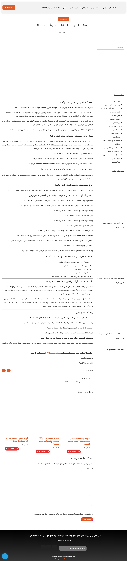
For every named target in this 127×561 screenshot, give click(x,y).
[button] (110, 353)
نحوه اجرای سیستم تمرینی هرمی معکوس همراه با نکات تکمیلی (79, 441)
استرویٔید (117, 101)
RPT (33, 107)
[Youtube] (48, 547)
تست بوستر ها (115, 112)
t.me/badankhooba (75, 548)
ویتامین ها (116, 162)
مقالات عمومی (115, 133)
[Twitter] (43, 547)
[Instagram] (54, 547)
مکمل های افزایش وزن (112, 147)
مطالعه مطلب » (74, 451)
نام (91, 496)
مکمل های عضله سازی (111, 155)
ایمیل (90, 505)
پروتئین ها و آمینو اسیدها (110, 108)
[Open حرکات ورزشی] (101, 8)
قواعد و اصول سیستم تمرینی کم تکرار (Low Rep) (17, 440)
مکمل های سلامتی (113, 151)
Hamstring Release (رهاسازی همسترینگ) (110, 278)
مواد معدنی (116, 158)
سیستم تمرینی (63, 19)
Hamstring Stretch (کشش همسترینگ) (111, 334)
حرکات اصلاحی (115, 119)
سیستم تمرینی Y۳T (54, 353)
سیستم (64, 299)
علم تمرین (116, 130)
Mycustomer (68, 559)
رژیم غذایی (116, 122)
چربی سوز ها (115, 115)
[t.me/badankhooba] (62, 548)
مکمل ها (116, 137)
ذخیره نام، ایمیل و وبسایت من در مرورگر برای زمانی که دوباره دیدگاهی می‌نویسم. (62, 514)
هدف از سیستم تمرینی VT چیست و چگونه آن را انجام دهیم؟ (49, 441)
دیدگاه (90, 469)
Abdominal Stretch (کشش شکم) (113, 223)
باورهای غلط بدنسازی (112, 105)
